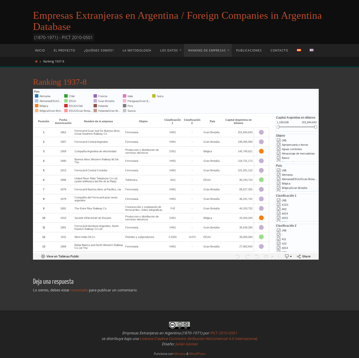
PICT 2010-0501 (223, 332)
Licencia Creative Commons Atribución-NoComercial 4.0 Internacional (198, 338)
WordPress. (197, 353)
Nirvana (179, 353)
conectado (79, 289)
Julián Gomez (186, 343)
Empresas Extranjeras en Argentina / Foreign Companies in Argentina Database (177, 21)
